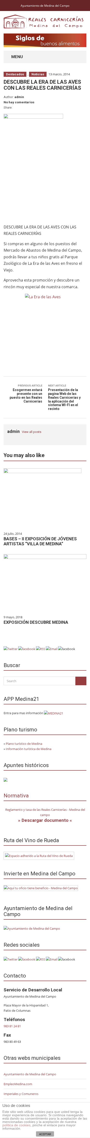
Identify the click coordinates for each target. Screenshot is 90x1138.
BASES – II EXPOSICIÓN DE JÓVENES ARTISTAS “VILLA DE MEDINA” (40, 541)
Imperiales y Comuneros (21, 1094)
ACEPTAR (45, 1134)
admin (19, 97)
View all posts (31, 432)
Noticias (37, 74)
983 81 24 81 (12, 1026)
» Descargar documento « (45, 820)
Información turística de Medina (28, 749)
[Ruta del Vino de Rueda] (39, 855)
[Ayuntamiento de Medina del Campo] (32, 928)
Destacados (15, 74)
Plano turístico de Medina (24, 743)
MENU (16, 56)
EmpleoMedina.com (18, 1084)
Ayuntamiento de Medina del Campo (45, 6)
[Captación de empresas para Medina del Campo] (41, 887)
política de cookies (16, 1125)
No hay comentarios (19, 102)
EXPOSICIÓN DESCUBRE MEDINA (36, 622)
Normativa (16, 796)
